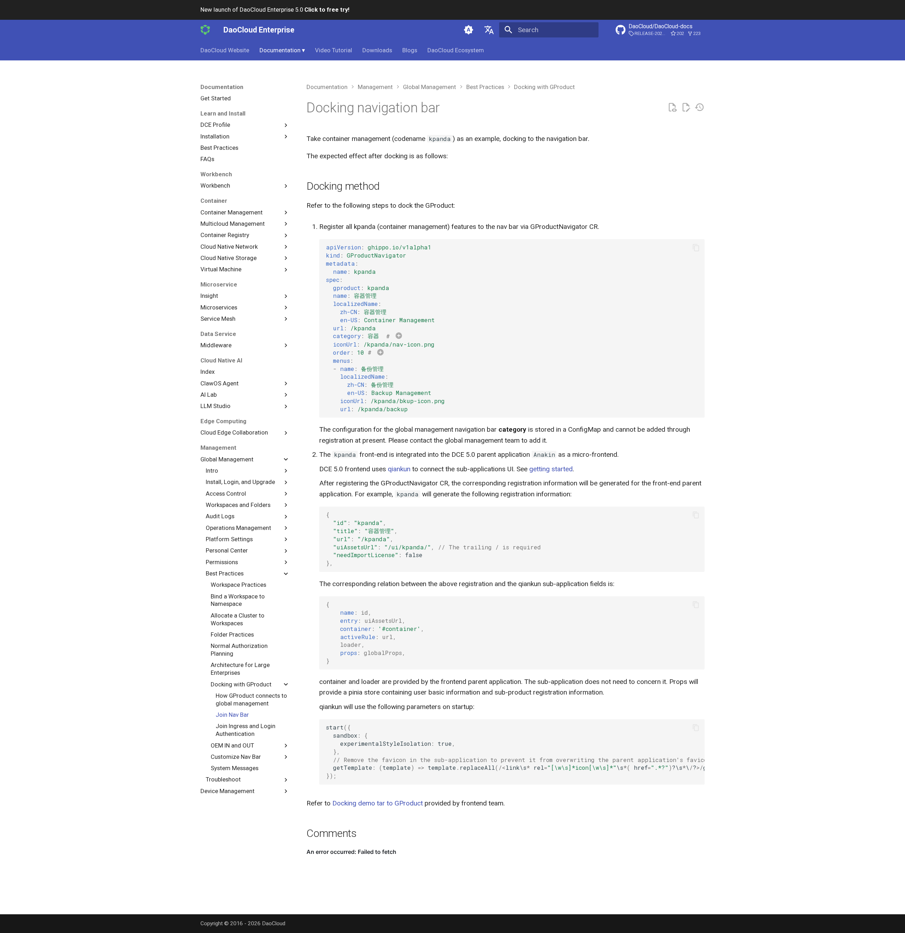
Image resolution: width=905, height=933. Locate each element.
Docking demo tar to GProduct (377, 803)
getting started (551, 469)
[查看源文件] (672, 107)
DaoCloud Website (224, 50)
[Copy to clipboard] (696, 247)
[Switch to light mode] (468, 29)
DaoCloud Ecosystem (455, 50)
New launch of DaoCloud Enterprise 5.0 (274, 9)
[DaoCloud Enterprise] (205, 29)
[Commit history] (699, 107)
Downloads (377, 50)
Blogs (409, 50)
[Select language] (488, 29)
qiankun (399, 469)
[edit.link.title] (686, 107)
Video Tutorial (333, 50)
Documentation (282, 50)
